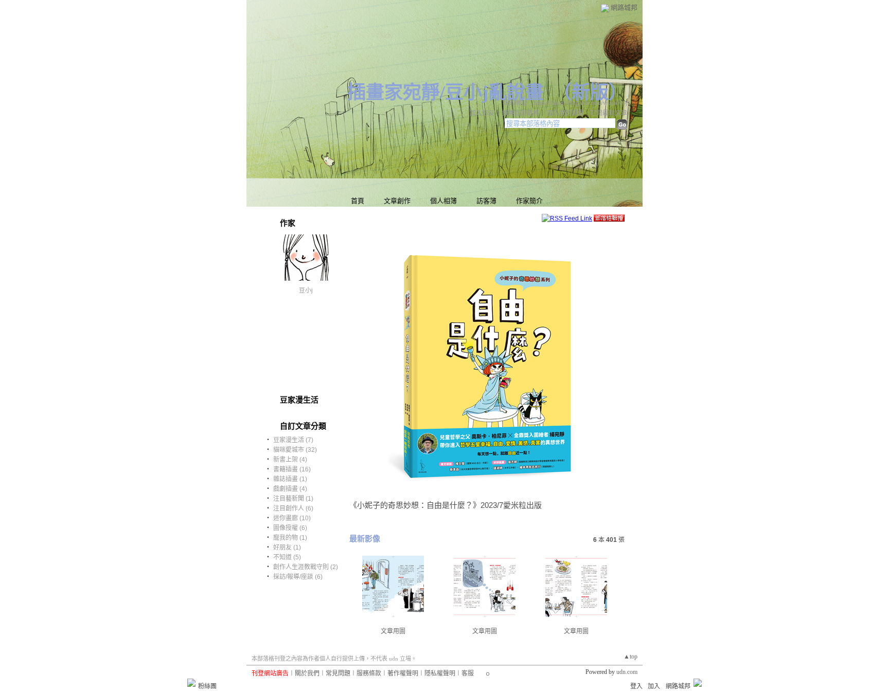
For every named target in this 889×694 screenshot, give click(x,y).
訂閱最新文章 (608, 113)
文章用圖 (393, 631)
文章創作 (397, 201)
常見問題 (338, 673)
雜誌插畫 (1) (290, 479)
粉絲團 (207, 686)
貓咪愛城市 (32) (295, 449)
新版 (590, 92)
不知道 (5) (287, 557)
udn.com (626, 671)
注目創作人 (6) (293, 508)
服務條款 (369, 673)
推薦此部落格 (520, 113)
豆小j (306, 290)
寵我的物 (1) (290, 537)
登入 (636, 686)
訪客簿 (486, 201)
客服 (467, 673)
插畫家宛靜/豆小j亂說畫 (445, 92)
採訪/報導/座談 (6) (298, 576)
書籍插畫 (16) (292, 469)
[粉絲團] (191, 683)
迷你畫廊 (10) (292, 518)
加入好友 (482, 113)
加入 (654, 686)
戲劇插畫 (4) (290, 488)
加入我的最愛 (565, 113)
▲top (630, 656)
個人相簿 (443, 201)
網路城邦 (624, 7)
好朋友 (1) (287, 547)
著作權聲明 (402, 673)
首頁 (357, 201)
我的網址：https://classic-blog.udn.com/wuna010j (565, 102)
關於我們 (307, 673)
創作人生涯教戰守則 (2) (305, 567)
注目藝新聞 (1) (293, 498)
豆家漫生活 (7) (293, 440)
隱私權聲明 (439, 673)
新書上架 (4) (290, 459)
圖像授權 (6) (290, 528)
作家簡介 (529, 201)
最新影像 (364, 538)
